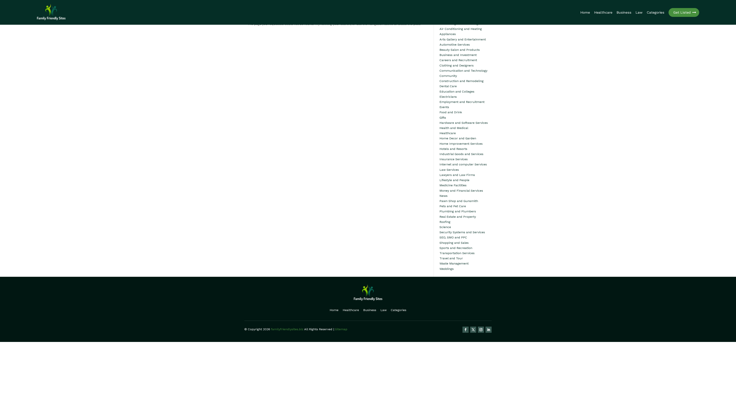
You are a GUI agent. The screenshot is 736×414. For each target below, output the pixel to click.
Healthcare (603, 12)
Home (585, 12)
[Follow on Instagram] (481, 330)
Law (639, 12)
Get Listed (682, 12)
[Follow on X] (473, 330)
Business (624, 12)
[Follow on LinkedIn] (488, 330)
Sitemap (341, 329)
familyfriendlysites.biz (287, 329)
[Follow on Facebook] (465, 330)
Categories (655, 12)
